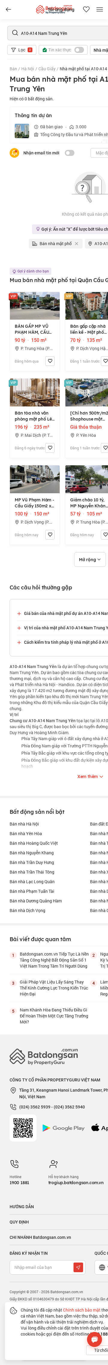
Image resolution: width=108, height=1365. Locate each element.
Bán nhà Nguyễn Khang (32, 853)
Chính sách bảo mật (81, 1310)
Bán (13, 68)
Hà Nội (27, 68)
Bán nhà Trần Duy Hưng (32, 862)
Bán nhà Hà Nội (24, 824)
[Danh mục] (8, 9)
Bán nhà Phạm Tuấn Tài (32, 891)
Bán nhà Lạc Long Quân (32, 881)
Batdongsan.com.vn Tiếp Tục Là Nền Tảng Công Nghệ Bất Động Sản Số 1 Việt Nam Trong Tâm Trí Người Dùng (54, 960)
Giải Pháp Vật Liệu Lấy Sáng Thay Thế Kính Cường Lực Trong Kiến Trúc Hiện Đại (54, 988)
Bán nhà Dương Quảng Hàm (36, 901)
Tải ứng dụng (61, 9)
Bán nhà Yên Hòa (26, 833)
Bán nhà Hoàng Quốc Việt (34, 843)
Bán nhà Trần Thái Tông (32, 872)
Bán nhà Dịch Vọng (27, 910)
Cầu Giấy (47, 68)
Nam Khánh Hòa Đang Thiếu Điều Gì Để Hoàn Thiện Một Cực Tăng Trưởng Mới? (54, 1016)
